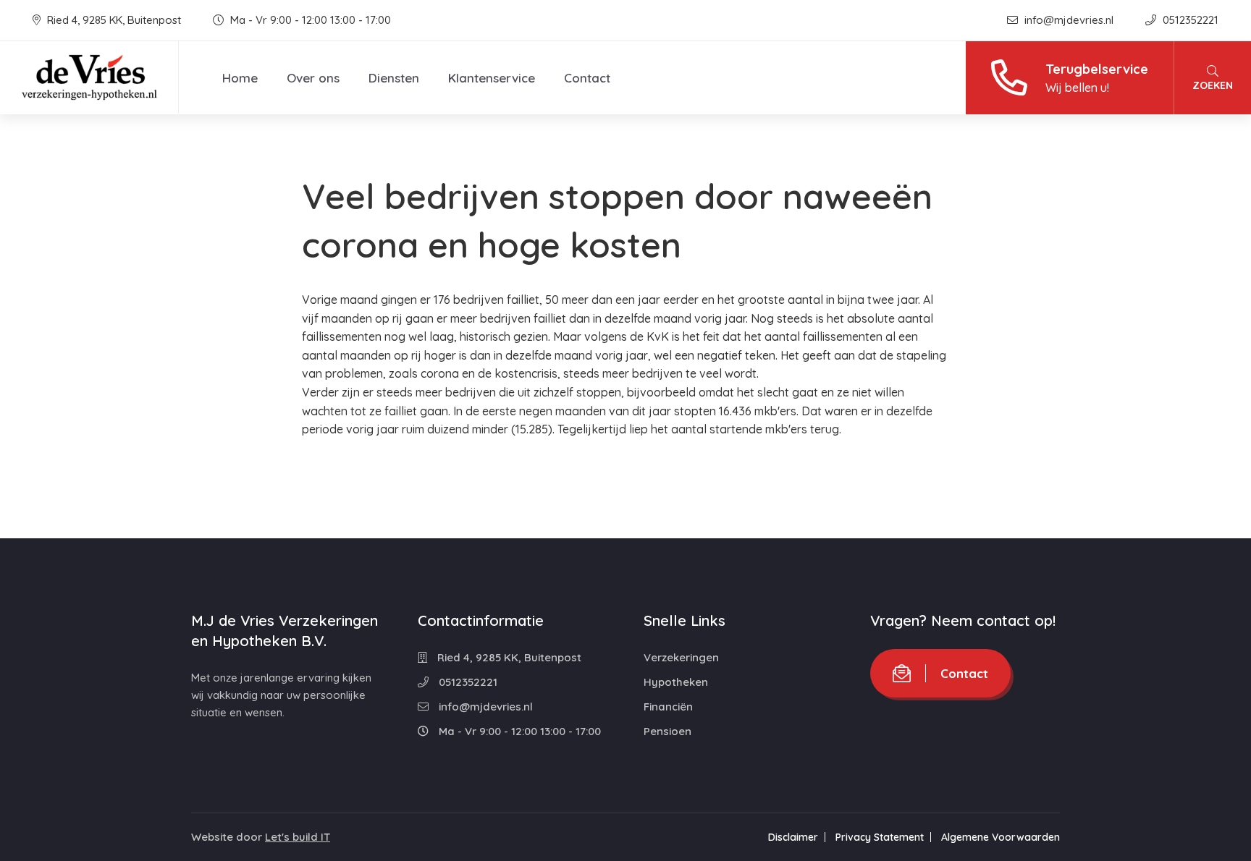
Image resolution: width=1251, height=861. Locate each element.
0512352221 (1189, 20)
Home (240, 77)
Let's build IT (297, 837)
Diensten (393, 77)
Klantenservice (491, 77)
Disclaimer (793, 837)
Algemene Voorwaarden (1000, 837)
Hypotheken (676, 682)
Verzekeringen (681, 657)
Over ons (313, 77)
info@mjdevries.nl (1069, 20)
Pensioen (667, 731)
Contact (587, 77)
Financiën (668, 706)
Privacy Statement (879, 837)
